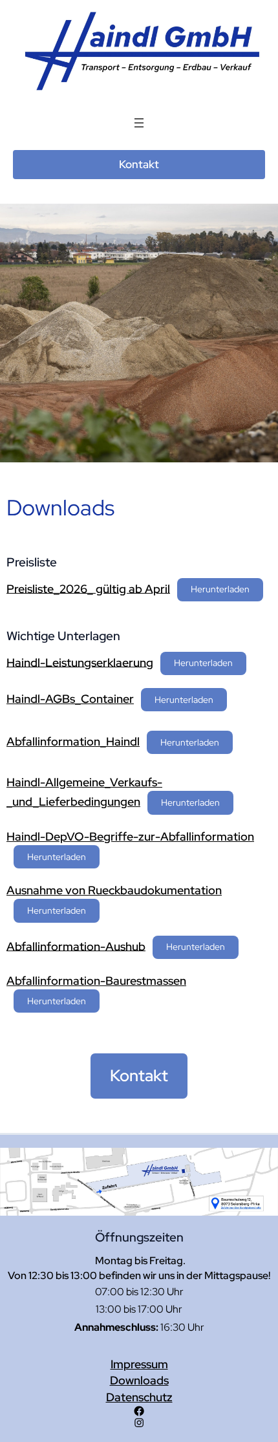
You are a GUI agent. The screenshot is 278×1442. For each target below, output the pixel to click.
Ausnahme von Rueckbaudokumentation (114, 890)
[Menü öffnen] (139, 123)
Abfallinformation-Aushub (75, 946)
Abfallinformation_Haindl (73, 741)
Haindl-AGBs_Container (70, 699)
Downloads (139, 1380)
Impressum (139, 1364)
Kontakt (139, 163)
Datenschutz (139, 1397)
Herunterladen (220, 589)
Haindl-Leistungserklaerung (79, 662)
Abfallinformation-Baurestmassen (96, 981)
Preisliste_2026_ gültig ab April (88, 588)
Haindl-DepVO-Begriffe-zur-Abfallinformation (130, 836)
